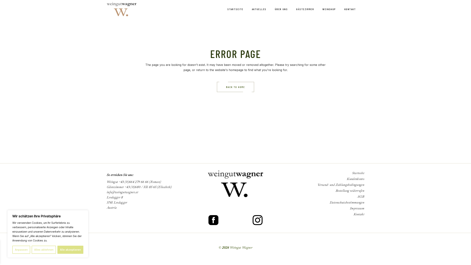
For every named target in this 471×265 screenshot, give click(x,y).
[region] (47, 234)
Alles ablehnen (44, 249)
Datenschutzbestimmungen (347, 202)
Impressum (357, 208)
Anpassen (21, 249)
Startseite (358, 173)
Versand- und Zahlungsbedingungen (340, 185)
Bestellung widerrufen (350, 191)
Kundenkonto (355, 179)
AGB (360, 197)
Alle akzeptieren (70, 249)
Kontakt (359, 214)
